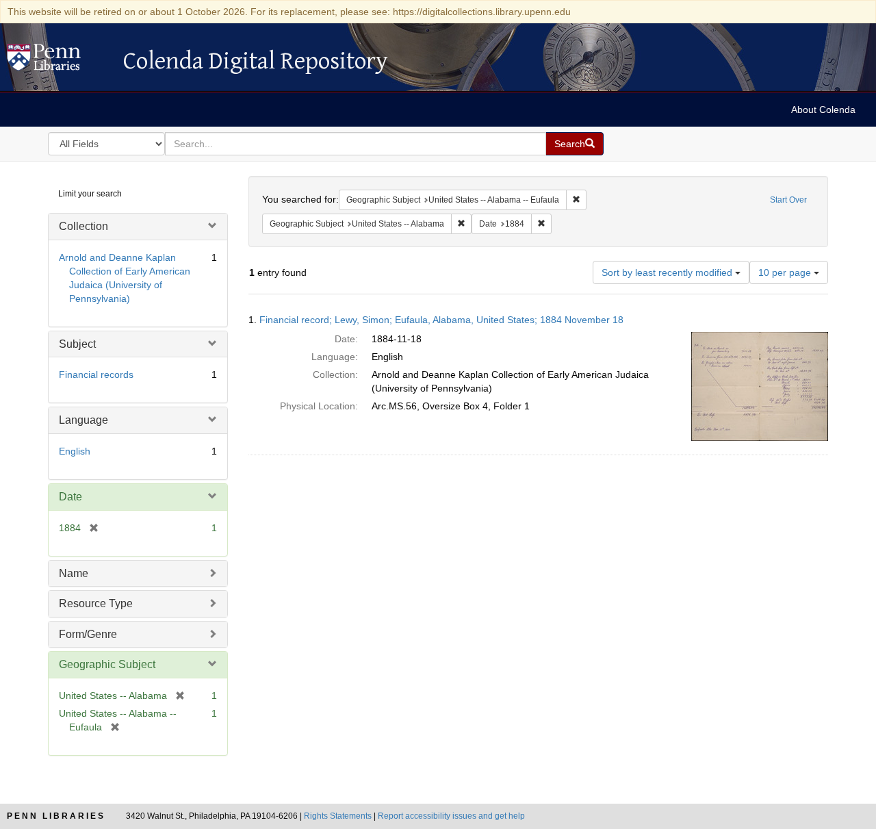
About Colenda (823, 109)
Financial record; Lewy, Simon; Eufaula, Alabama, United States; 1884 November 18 (441, 319)
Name (73, 573)
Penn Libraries (56, 816)
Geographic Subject (107, 664)
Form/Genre (88, 634)
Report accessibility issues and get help (451, 816)
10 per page (786, 272)
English (74, 451)
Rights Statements (338, 816)
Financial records (96, 374)
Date (70, 496)
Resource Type (96, 603)
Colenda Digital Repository (58, 61)
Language (83, 420)
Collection (83, 226)
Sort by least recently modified (668, 272)
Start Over (788, 200)
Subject (77, 344)
